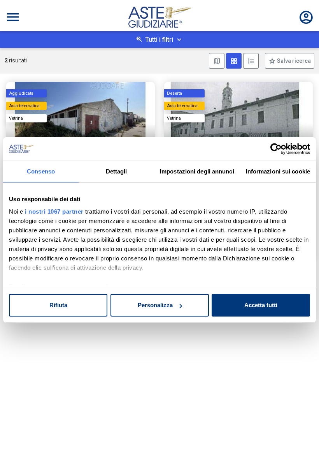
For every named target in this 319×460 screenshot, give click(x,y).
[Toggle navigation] (13, 17)
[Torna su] (300, 441)
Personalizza (155, 305)
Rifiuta (58, 305)
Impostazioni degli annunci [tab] (197, 171)
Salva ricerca (293, 61)
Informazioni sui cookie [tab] (278, 171)
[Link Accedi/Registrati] (306, 17)
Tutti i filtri (159, 39)
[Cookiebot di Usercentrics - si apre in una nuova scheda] (276, 149)
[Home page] (159, 17)
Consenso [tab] (41, 171)
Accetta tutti (260, 305)
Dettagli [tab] (116, 171)
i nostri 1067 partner (54, 211)
